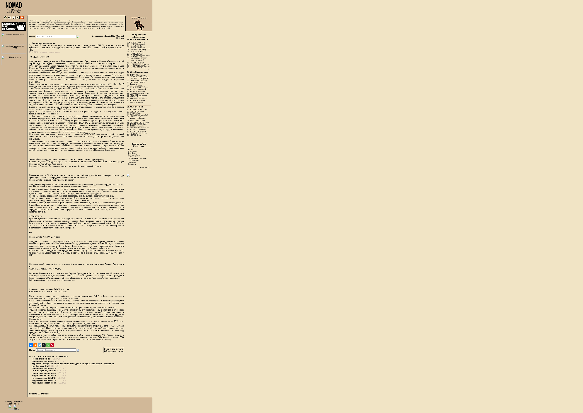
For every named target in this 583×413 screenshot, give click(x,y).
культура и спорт (77, 26)
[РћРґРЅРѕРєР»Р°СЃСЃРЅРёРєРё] (35, 345)
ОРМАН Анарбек (136, 117)
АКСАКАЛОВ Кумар (137, 97)
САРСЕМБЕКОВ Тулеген (139, 78)
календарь (96, 26)
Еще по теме (35, 356)
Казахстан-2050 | (35, 23)
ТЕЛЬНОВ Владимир (138, 49)
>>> (149, 70)
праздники (64, 28)
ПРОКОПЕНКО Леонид (138, 133)
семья (88, 24)
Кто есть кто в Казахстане (55, 356)
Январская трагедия (76, 21)
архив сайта (88, 28)
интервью (32, 26)
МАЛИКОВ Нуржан (137, 100)
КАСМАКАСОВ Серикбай (139, 122)
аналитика (32, 24)
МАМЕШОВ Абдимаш (138, 109)
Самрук (43, 21)
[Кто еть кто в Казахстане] (139, 203)
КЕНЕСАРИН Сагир (137, 118)
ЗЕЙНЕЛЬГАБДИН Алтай (140, 48)
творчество (113, 24)
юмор (121, 24)
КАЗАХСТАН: (34, 21)
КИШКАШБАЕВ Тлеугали (140, 66)
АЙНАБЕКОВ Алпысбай (139, 115)
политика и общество (46, 24)
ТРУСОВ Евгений (137, 60)
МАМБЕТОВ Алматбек (139, 68)
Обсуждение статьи (113, 351)
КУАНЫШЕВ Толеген (139, 57)
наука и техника (106, 26)
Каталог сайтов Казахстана (97, 23)
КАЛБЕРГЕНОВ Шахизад (139, 93)
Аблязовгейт (62, 21)
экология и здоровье (99, 24)
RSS (43, 23)
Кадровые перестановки (43, 43)
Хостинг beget (13, 404)
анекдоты (79, 28)
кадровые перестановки (55, 23)
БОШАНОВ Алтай (137, 62)
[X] (44, 345)
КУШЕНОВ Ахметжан (138, 99)
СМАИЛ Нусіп (136, 46)
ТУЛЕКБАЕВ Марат (138, 59)
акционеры (56, 28)
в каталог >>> (145, 167)
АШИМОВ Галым (136, 102)
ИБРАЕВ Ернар (135, 135)
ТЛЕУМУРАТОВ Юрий (138, 124)
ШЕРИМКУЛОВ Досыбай (139, 77)
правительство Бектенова (94, 21)
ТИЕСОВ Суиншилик (137, 75)
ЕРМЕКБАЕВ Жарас (137, 86)
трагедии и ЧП (45, 28)
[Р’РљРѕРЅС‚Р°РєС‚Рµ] (31, 345)
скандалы (40, 26)
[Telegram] (39, 345)
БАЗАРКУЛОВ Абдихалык (139, 128)
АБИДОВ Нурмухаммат (139, 95)
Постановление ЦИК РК (43, 378)
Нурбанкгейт (52, 21)
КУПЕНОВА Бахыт (137, 111)
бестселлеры (81, 23)
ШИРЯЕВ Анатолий (138, 44)
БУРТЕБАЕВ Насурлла (138, 80)
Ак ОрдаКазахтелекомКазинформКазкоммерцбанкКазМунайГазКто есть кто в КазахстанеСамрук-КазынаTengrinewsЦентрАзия (137, 157)
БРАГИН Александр (138, 42)
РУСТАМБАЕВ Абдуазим (140, 55)
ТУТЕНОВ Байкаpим (137, 91)
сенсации (48, 26)
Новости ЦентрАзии (39, 394)
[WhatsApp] (48, 345)
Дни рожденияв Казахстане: (139, 36)
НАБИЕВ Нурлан (137, 53)
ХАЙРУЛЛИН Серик (137, 120)
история (88, 26)
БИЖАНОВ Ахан (137, 51)
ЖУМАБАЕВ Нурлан (138, 129)
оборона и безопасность (74, 24)
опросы (72, 28)
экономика (60, 24)
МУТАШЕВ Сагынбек (138, 131)
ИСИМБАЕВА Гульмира (140, 64)
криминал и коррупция (61, 26)
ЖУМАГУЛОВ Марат (138, 89)
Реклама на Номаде (116, 23)
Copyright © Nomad (13, 401)
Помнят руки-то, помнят (44, 371)
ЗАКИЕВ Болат (135, 113)
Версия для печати (113, 349)
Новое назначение (41, 359)
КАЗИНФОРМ (55, 269)
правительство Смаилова (114, 21)
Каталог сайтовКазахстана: (139, 145)
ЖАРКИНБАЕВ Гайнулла (139, 88)
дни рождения (70, 23)
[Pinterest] (52, 345)
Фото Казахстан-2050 (102, 28)
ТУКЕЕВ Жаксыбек (137, 126)
